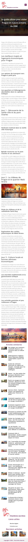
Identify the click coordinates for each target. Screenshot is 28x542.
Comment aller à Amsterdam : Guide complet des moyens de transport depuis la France (17, 436)
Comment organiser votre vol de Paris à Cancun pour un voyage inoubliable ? (17, 399)
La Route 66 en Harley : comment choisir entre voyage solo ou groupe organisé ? (15, 500)
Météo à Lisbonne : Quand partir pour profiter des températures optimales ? (16, 474)
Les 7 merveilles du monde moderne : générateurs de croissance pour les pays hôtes (17, 444)
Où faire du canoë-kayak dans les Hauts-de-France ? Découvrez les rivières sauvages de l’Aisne (17, 482)
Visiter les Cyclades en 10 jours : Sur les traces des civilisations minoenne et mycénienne (16, 421)
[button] (26, 5)
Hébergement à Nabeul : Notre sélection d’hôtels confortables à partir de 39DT (16, 358)
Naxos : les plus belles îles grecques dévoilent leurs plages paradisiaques (16, 375)
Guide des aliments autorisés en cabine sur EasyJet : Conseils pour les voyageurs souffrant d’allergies (16, 366)
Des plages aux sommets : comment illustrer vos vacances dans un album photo (16, 350)
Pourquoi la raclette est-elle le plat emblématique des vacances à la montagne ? (17, 413)
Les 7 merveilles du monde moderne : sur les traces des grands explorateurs (17, 459)
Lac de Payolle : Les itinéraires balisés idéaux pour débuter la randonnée (17, 428)
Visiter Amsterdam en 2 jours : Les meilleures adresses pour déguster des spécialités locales (17, 467)
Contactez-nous (14, 526)
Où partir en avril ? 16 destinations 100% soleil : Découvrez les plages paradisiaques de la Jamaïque (16, 490)
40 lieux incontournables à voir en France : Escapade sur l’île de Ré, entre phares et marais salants (17, 452)
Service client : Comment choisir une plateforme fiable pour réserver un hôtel (16, 392)
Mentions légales (14, 523)
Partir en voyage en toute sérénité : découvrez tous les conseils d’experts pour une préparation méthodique (17, 383)
